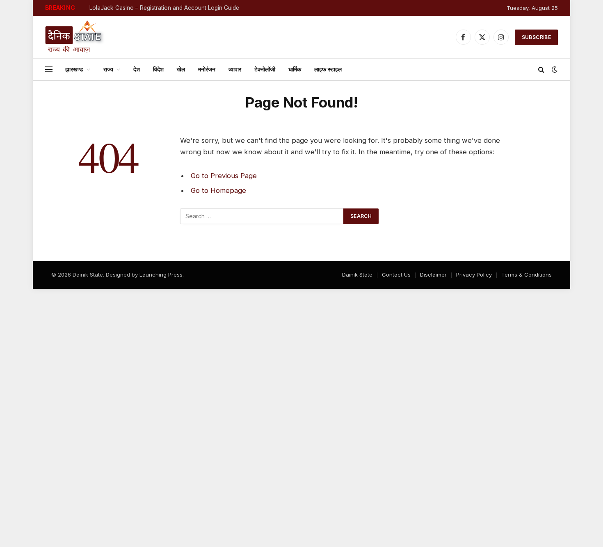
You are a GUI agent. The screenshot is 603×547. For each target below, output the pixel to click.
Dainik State (357, 274)
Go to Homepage (218, 190)
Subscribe (536, 37)
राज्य (108, 69)
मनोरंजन (206, 69)
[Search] (541, 69)
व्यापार (234, 69)
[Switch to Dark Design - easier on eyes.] (554, 69)
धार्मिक (294, 69)
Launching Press (161, 274)
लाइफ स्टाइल (328, 69)
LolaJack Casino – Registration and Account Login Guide (164, 8)
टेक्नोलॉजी (264, 69)
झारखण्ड (74, 69)
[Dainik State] (75, 37)
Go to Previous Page (224, 176)
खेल (181, 69)
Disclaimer (433, 274)
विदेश (158, 69)
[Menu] (49, 69)
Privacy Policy (474, 274)
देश (136, 69)
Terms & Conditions (526, 274)
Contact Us (396, 274)
